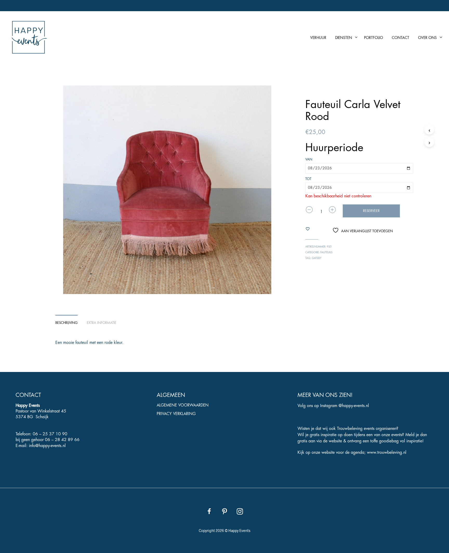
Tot (308, 179)
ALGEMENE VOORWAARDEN (183, 405)
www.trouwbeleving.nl (386, 452)
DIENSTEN (343, 37)
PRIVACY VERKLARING (176, 414)
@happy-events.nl (354, 406)
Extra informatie (101, 322)
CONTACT (400, 37)
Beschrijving (66, 322)
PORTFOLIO (373, 37)
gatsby (316, 258)
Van (308, 159)
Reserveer (371, 210)
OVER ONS (427, 37)
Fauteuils (326, 252)
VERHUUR (318, 37)
